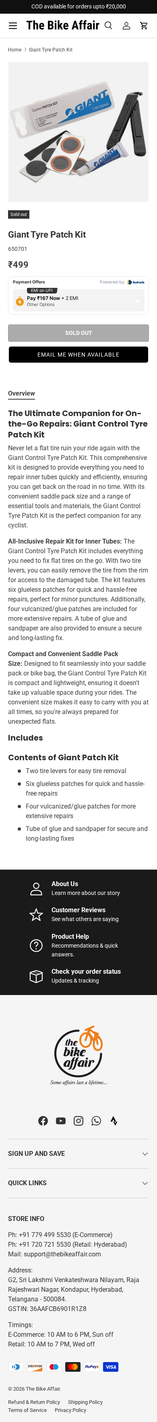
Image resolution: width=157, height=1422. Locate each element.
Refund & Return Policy (34, 1402)
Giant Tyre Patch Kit (50, 49)
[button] (144, 26)
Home (14, 49)
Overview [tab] (21, 393)
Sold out (78, 333)
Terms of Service (27, 1410)
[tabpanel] (78, 625)
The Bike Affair (43, 1389)
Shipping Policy (85, 1402)
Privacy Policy (70, 1410)
